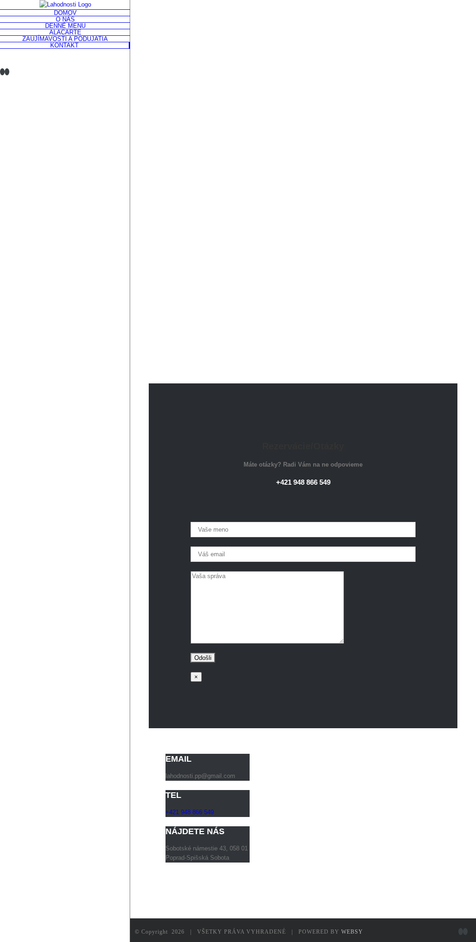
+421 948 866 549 (303, 482)
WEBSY (352, 932)
